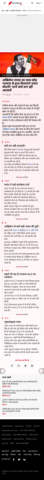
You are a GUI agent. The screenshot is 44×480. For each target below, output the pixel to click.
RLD (31, 164)
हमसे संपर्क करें (32, 451)
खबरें (7, 11)
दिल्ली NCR (6, 396)
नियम (24, 451)
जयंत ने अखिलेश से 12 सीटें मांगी (25, 230)
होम (3, 11)
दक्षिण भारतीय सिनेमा (22, 443)
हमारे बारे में (5, 451)
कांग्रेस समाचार (19, 426)
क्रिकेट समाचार (33, 435)
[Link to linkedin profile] (24, 459)
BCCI (4, 414)
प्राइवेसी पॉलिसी (15, 451)
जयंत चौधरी (7, 117)
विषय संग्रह (37, 454)
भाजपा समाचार (6, 435)
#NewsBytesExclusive (10, 430)
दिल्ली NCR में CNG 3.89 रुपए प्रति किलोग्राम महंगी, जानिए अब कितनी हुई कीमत (21, 392)
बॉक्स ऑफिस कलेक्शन (20, 435)
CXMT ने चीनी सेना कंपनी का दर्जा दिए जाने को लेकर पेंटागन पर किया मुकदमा (19, 401)
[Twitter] (25, 366)
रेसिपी (12, 443)
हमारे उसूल (5, 454)
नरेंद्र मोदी (28, 426)
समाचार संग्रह (27, 454)
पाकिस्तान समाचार (31, 439)
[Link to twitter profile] (19, 459)
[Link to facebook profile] (13, 459)
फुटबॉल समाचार (6, 439)
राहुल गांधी (5, 443)
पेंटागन (4, 405)
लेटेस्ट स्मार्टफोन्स (19, 439)
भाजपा (20, 149)
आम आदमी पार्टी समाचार (27, 430)
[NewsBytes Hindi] (15, 3)
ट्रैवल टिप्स (37, 426)
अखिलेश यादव (8, 129)
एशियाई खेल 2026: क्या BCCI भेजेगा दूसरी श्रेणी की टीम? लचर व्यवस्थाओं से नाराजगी (20, 410)
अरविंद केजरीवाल (7, 426)
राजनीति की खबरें (15, 11)
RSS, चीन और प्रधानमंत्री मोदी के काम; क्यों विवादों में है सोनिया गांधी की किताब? (19, 383)
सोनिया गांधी (6, 386)
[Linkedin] (32, 366)
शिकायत (13, 454)
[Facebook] (12, 366)
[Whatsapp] (18, 366)
